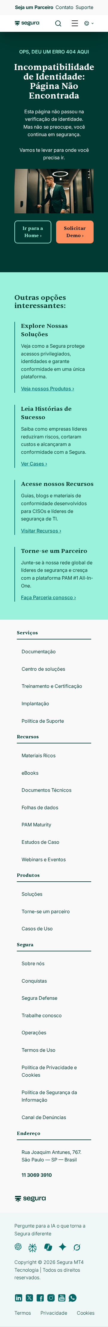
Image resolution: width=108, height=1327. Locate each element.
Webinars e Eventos (44, 859)
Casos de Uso (37, 929)
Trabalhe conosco (42, 1015)
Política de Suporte (43, 721)
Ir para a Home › (32, 232)
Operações (34, 1033)
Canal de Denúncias (44, 1117)
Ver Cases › (34, 464)
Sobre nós (33, 963)
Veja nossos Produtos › (47, 389)
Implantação (35, 703)
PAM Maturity (36, 825)
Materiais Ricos (39, 755)
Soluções (32, 894)
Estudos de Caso (40, 842)
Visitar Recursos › (41, 531)
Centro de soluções (43, 669)
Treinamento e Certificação (52, 686)
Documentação (39, 651)
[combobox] (54, 32)
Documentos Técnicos (46, 790)
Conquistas (34, 981)
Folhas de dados (40, 807)
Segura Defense (39, 998)
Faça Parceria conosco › (48, 597)
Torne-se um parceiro (46, 911)
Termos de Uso (39, 1050)
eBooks (30, 773)
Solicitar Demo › (75, 232)
